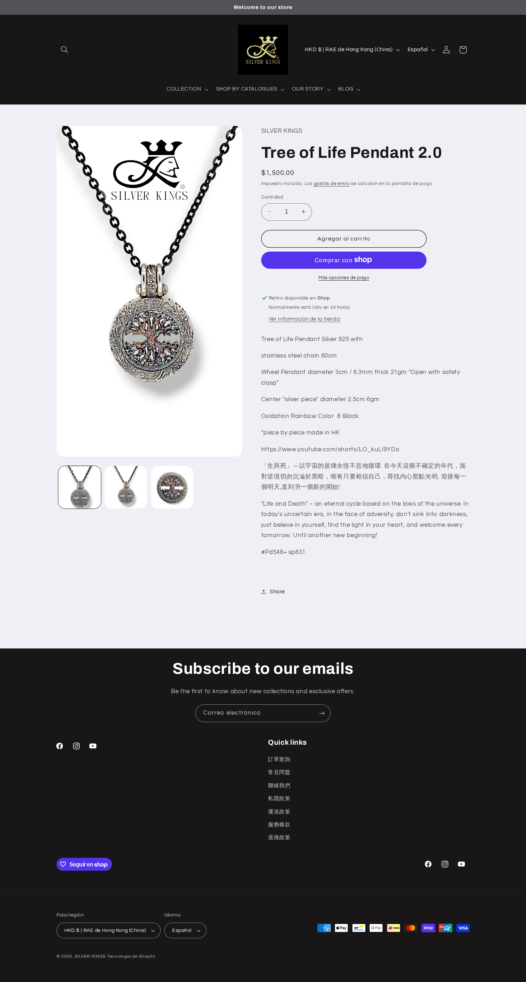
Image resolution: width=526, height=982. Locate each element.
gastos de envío (332, 183)
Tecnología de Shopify (131, 956)
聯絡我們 (279, 785)
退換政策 (279, 837)
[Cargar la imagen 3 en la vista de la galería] (172, 487)
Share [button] (277, 591)
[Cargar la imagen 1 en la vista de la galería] (79, 487)
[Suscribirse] (322, 713)
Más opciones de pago (343, 277)
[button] (65, 50)
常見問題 (279, 772)
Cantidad (272, 196)
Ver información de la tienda (304, 318)
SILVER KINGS (91, 956)
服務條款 (279, 824)
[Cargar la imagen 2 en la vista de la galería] (125, 487)
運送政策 (279, 812)
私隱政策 (279, 798)
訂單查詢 (279, 759)
